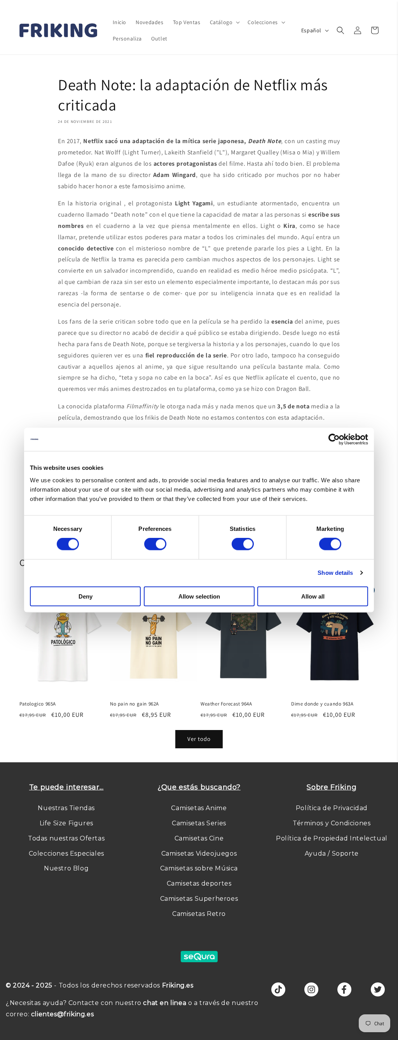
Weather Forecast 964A (226, 704)
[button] (224, 22)
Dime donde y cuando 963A (322, 704)
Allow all (313, 596)
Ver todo (199, 738)
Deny (86, 596)
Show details (335, 572)
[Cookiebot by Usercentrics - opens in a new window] (334, 439)
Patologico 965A (37, 704)
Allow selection (199, 596)
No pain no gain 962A (134, 704)
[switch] (155, 544)
